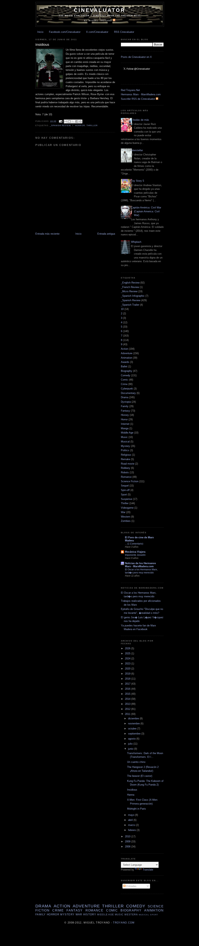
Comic (124, 379)
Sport (124, 494)
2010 (128, 836)
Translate (148, 869)
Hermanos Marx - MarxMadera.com (141, 94)
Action (124, 348)
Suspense (126, 499)
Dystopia (126, 401)
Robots (125, 472)
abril (131, 820)
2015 (128, 693)
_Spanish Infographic (133, 295)
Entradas (131, 886)
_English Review (130, 282)
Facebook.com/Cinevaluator (64, 31)
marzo (132, 825)
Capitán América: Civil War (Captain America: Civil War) (146, 211)
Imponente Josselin (135, 555)
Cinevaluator (99, 10)
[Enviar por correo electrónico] (66, 121)
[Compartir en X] (73, 121)
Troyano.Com (123, 922)
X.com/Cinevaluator (97, 31)
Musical (125, 441)
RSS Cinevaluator (124, 31)
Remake (125, 459)
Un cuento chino (136, 761)
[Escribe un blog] (69, 121)
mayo (131, 814)
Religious (126, 454)
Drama (124, 397)
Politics (125, 450)
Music (124, 437)
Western (125, 516)
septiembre (134, 733)
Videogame (127, 507)
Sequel (125, 485)
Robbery (125, 467)
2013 (128, 703)
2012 (128, 709)
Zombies (126, 520)
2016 (128, 688)
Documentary (128, 393)
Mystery (125, 446)
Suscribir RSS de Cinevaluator (138, 98)
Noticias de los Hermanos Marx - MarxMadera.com (140, 565)
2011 (128, 714)
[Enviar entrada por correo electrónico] (60, 121)
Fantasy (125, 410)
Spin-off (125, 490)
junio (131, 748)
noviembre (134, 723)
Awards (125, 362)
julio (130, 743)
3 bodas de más (140, 119)
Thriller (92, 125)
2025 (128, 653)
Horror (80, 125)
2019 (128, 673)
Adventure (126, 353)
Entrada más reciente (47, 233)
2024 (128, 658)
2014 (128, 698)
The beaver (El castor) (139, 775)
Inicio (40, 31)
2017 (128, 683)
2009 (128, 841)
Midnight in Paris (136, 808)
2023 (128, 663)
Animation (126, 357)
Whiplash (136, 241)
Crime (124, 384)
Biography (126, 370)
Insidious (132, 789)
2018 (128, 678)
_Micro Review (129, 291)
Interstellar (137, 150)
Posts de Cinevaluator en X (136, 56)
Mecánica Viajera (135, 551)
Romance (126, 476)
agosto (132, 738)
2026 (128, 648)
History (125, 415)
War (123, 512)
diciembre (134, 718)
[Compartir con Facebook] (77, 121)
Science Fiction (129, 481)
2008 (128, 846)
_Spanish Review (60, 125)
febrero (132, 830)
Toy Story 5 (137, 180)
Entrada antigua (106, 233)
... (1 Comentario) (134, 543)
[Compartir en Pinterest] (80, 121)
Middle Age (127, 432)
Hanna (130, 794)
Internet (125, 423)
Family (124, 406)
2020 (128, 668)
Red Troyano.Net (130, 90)
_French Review (130, 287)
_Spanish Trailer (130, 304)
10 (122, 309)
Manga (124, 428)
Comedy (125, 375)
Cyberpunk (127, 388)
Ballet (124, 366)
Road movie (127, 463)
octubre (132, 728)
